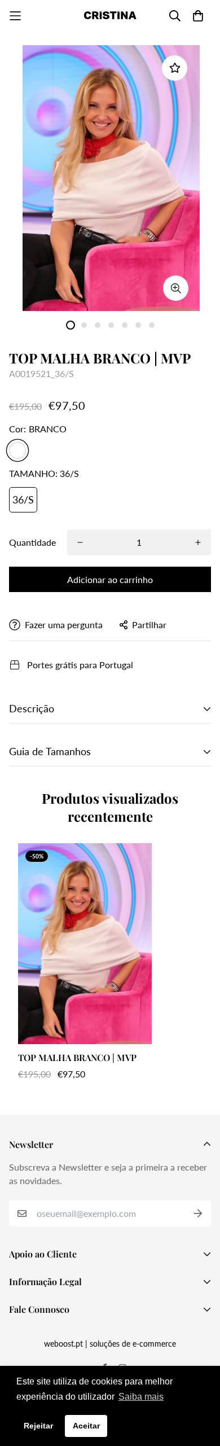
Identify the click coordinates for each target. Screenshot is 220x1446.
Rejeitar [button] (38, 1425)
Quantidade (32, 542)
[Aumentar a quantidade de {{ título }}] (198, 542)
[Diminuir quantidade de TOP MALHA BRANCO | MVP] (80, 542)
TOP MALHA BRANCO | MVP (77, 1057)
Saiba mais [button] (141, 1396)
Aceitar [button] (86, 1425)
